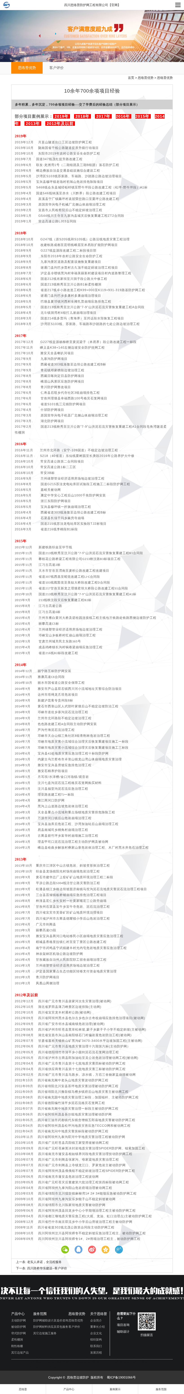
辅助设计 (123, 1331)
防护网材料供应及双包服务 (50, 1326)
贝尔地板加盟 (80, 1361)
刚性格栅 (17, 1346)
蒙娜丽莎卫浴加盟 (105, 1361)
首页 (131, 78)
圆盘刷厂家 (128, 1361)
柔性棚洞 (17, 1339)
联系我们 (96, 1346)
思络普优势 (27, 68)
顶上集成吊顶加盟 (41, 1361)
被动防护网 (18, 1326)
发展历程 (96, 1352)
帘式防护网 (18, 1333)
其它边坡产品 (20, 1352)
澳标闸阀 (63, 1361)
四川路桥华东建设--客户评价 (47, 1268)
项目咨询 (123, 1325)
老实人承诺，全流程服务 (44, 1262)
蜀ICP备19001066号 (121, 1377)
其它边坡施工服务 (45, 1333)
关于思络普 (98, 1314)
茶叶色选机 (61, 1367)
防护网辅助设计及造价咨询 (50, 1320)
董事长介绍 (97, 1326)
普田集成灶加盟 (40, 1367)
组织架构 (96, 1339)
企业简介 (96, 1320)
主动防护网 (18, 1320)
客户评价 (56, 68)
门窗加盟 (144, 1361)
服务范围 (40, 1314)
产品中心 (18, 1314)
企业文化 (96, 1333)
